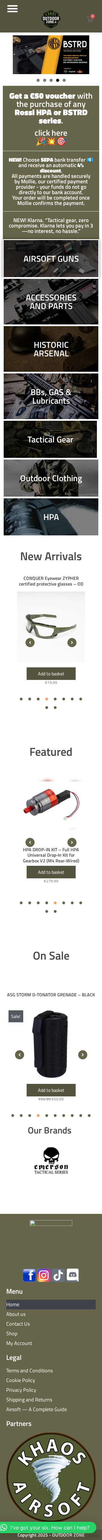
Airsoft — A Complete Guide (36, 1409)
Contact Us (18, 1324)
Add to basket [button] (51, 673)
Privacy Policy (21, 1390)
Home (12, 1304)
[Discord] (72, 1275)
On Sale (51, 955)
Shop (11, 1333)
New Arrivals (51, 556)
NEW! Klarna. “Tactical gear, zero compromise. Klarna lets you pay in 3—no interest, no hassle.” (51, 225)
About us (16, 1314)
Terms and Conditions (29, 1370)
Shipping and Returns (29, 1399)
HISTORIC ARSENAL (51, 349)
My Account (19, 1343)
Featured (51, 751)
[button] (12, 8)
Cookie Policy (20, 1380)
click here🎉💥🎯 (51, 119)
